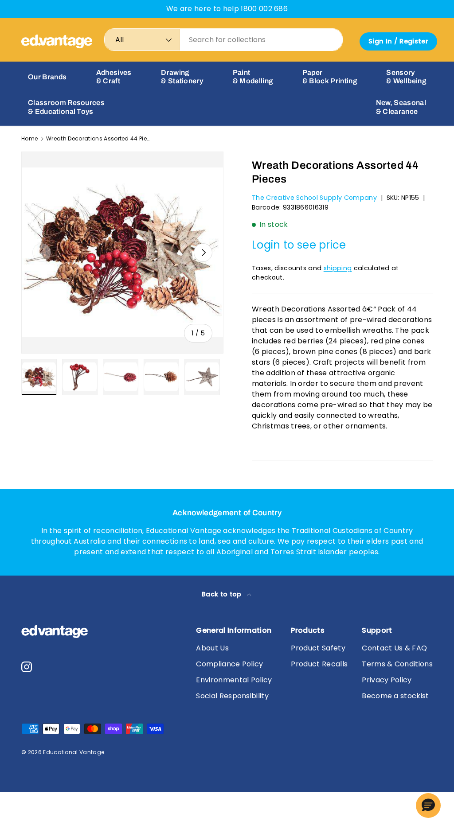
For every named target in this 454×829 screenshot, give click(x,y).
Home (29, 138)
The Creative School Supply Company (314, 197)
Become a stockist (395, 696)
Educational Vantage (73, 752)
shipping (338, 268)
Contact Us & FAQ (394, 648)
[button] (428, 805)
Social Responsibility (232, 696)
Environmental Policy (234, 680)
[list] (122, 252)
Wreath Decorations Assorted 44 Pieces (99, 138)
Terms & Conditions (397, 664)
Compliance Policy (229, 664)
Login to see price (299, 244)
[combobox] (223, 40)
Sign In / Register (398, 41)
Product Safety (318, 648)
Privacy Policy (386, 680)
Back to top (222, 594)
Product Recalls (319, 664)
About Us (212, 648)
